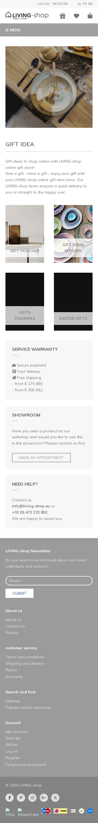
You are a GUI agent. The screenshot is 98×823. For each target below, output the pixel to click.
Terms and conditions (24, 656)
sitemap (12, 700)
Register (60, 4)
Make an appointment (41, 457)
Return (11, 669)
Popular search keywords (28, 707)
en (90, 4)
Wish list (13, 738)
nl (79, 4)
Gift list (11, 744)
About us (13, 610)
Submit (19, 593)
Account (13, 722)
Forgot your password (25, 764)
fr (85, 4)
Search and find (20, 692)
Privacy (11, 632)
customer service (21, 647)
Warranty (14, 676)
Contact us (15, 626)
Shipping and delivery (24, 663)
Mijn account (16, 731)
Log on (43, 4)
